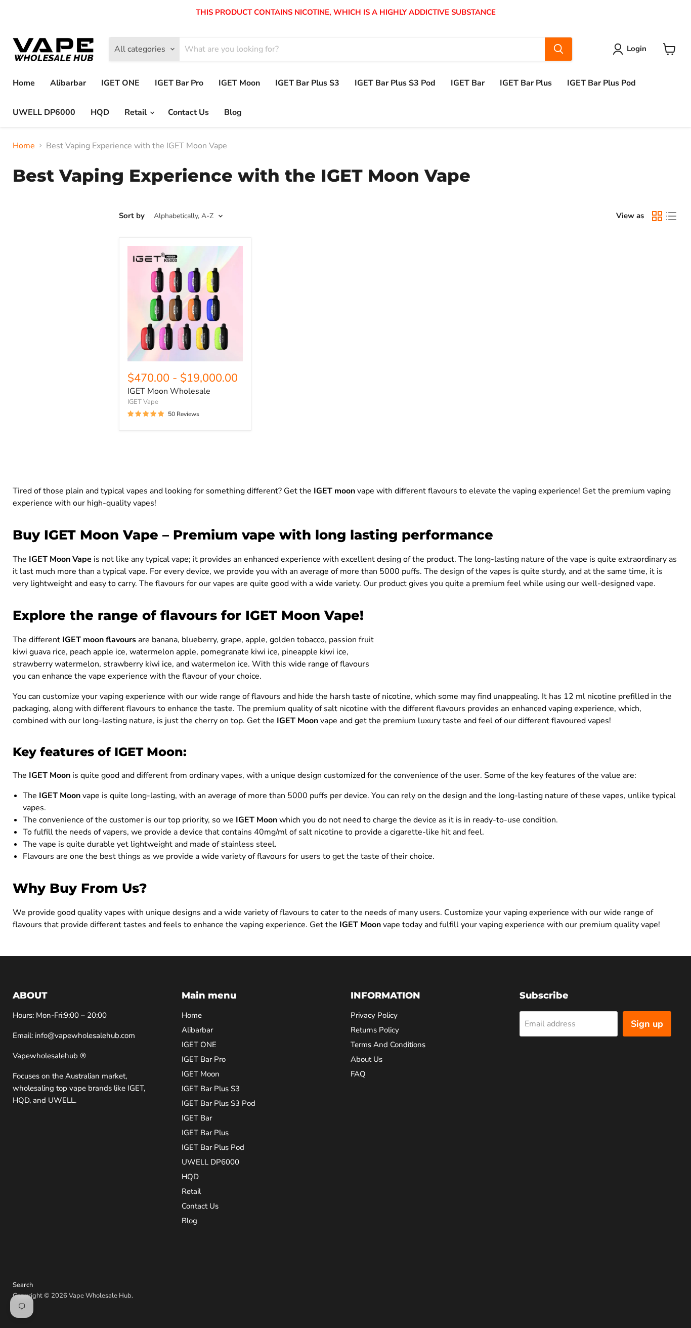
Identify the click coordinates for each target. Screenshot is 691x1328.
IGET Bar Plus (526, 83)
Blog (233, 112)
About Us (366, 1059)
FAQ (358, 1074)
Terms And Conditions (388, 1045)
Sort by (132, 216)
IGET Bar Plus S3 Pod (395, 83)
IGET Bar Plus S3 (307, 83)
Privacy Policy (374, 1015)
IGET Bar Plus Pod (601, 83)
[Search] (558, 49)
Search (23, 1285)
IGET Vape (142, 401)
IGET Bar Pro (179, 83)
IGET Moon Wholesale (168, 391)
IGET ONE (120, 83)
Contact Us (188, 112)
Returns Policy (375, 1030)
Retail (136, 112)
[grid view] (657, 216)
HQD (100, 112)
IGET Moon (239, 83)
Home (24, 83)
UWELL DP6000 (44, 112)
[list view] (671, 216)
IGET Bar (468, 83)
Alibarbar (68, 83)
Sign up (647, 1024)
